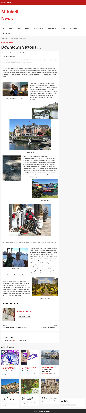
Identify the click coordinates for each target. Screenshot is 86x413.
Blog (19, 28)
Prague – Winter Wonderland (50, 357)
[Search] (84, 30)
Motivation (12, 367)
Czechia (44, 367)
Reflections (52, 28)
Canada (3, 42)
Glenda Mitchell (6, 373)
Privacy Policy (6, 33)
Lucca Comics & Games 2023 (30, 386)
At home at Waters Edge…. (49, 326)
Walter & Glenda (6, 52)
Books (27, 28)
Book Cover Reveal (10, 357)
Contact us (73, 28)
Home (3, 28)
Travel (62, 28)
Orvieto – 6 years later (50, 386)
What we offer (38, 28)
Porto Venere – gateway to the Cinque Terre (10, 386)
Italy (4, 395)
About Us (11, 28)
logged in (13, 340)
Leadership (5, 367)
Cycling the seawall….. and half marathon (15, 326)
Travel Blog (9, 42)
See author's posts (24, 316)
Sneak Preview (30, 357)
